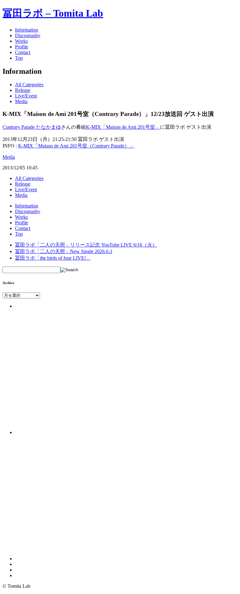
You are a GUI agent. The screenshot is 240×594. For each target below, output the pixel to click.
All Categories (29, 84)
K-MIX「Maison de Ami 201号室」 (123, 127)
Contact (22, 52)
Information (26, 29)
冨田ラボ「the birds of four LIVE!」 (53, 258)
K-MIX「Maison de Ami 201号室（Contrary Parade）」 (76, 145)
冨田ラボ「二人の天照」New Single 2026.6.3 (63, 251)
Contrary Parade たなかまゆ (31, 127)
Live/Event (26, 95)
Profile (21, 46)
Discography (27, 35)
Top (19, 58)
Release (22, 90)
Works (21, 41)
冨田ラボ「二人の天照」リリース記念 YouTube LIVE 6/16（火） (86, 244)
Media (21, 101)
